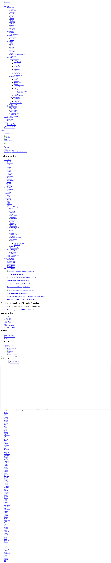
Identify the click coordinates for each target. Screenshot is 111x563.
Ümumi (12, 32)
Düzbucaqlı (17, 100)
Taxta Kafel (10, 41)
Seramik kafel (10, 45)
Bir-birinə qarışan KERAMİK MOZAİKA (21, 310)
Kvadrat (16, 84)
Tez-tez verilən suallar (9, 126)
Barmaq (16, 78)
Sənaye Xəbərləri (11, 125)
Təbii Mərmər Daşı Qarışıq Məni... (18, 280)
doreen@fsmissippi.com (10, 348)
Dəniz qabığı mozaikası (16, 103)
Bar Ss (15, 70)
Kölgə (12, 48)
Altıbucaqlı (16, 65)
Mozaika (9, 57)
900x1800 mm (14, 111)
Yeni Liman (13, 10)
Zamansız (12, 13)
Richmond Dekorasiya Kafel (17, 54)
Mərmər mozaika (14, 59)
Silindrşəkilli (17, 69)
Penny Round (17, 62)
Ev (4, 4)
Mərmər (12, 29)
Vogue (12, 38)
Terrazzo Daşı (14, 34)
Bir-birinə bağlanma (19, 85)
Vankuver (12, 21)
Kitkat (15, 88)
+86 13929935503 (8, 133)
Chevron (16, 60)
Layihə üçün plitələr (12, 106)
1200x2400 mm (14, 113)
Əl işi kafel (13, 56)
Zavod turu (10, 119)
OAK (11, 44)
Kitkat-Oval (20, 92)
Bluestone (13, 24)
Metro (11, 53)
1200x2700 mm (14, 114)
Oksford (12, 22)
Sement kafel (10, 35)
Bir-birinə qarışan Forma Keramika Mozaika (15, 152)
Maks (11, 26)
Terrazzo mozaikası (15, 97)
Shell (11, 16)
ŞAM (11, 43)
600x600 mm (13, 107)
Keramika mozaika (15, 76)
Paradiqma (13, 37)
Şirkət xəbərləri (11, 123)
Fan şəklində (17, 87)
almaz (15, 79)
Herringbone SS (18, 75)
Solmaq (12, 47)
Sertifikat (9, 120)
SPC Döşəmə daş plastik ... (16, 274)
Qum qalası (13, 25)
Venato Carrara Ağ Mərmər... (17, 293)
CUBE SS (16, 72)
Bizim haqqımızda (8, 117)
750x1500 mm (14, 110)
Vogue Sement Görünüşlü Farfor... (18, 287)
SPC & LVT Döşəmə (12, 116)
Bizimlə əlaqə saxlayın (9, 128)
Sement (12, 40)
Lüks (11, 50)
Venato (12, 18)
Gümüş (12, 19)
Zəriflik (12, 15)
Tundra (12, 9)
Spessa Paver (13, 28)
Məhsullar (6, 6)
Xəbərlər (6, 122)
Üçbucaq (16, 94)
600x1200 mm (14, 109)
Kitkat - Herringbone (22, 89)
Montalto (12, 12)
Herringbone (17, 66)
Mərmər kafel (10, 7)
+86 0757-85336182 (9, 346)
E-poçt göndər (4, 359)
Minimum (12, 51)
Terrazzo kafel (10, 31)
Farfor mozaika (14, 104)
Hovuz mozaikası (18, 95)
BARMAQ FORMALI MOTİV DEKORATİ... (22, 299)
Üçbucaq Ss (17, 73)
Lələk (15, 67)
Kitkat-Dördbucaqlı (22, 91)
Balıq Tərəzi (17, 63)
